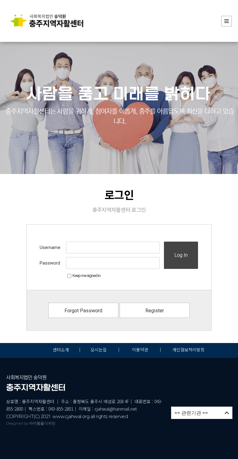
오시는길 (99, 349)
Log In (181, 255)
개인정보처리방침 (188, 349)
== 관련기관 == (201, 413)
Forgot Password (83, 311)
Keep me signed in (86, 275)
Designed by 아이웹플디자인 (30, 423)
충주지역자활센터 (36, 387)
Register (154, 311)
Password (50, 263)
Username (50, 247)
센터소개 (61, 349)
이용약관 (140, 349)
